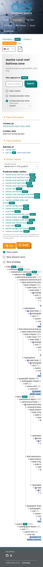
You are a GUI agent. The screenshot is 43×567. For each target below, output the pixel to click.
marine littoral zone (16, 208)
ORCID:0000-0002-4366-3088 (16, 126)
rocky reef (12, 225)
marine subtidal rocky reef (19, 220)
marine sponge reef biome (19, 228)
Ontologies (7, 39)
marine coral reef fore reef (19, 180)
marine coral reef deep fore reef (22, 194)
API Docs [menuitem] (8, 25)
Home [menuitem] (6, 20)
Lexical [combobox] (12, 106)
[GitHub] (7, 555)
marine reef (10, 150)
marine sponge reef (16, 206)
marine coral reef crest (18, 183)
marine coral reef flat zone (19, 174)
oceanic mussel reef (17, 231)
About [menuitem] (32, 25)
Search (30, 83)
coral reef (26, 152)
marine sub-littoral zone (18, 223)
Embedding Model (10, 164)
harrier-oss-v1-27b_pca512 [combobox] (16, 166)
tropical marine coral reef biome (22, 197)
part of (8, 152)
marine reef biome (16, 191)
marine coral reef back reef (20, 177)
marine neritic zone (16, 217)
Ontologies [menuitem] (17, 20)
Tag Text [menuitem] (30, 20)
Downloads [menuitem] (9, 31)
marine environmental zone (20, 214)
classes (26, 39)
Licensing (26, 563)
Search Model (13, 103)
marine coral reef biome (18, 186)
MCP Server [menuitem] (21, 25)
